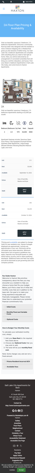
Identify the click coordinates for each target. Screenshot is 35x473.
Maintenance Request (17, 458)
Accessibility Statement (18, 438)
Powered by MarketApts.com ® (17, 415)
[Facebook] (19, 410)
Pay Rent (17, 453)
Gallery (17, 421)
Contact (17, 431)
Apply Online (28, 1)
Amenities (17, 423)
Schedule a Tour (17, 433)
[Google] (13, 410)
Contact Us (17, 403)
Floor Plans (17, 426)
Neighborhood (17, 428)
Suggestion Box (17, 460)
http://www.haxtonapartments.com (17, 405)
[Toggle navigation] (3, 9)
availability (14, 242)
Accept (21, 470)
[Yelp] (16, 410)
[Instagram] (21, 410)
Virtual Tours (17, 436)
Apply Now (24, 190)
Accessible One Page (17, 441)
